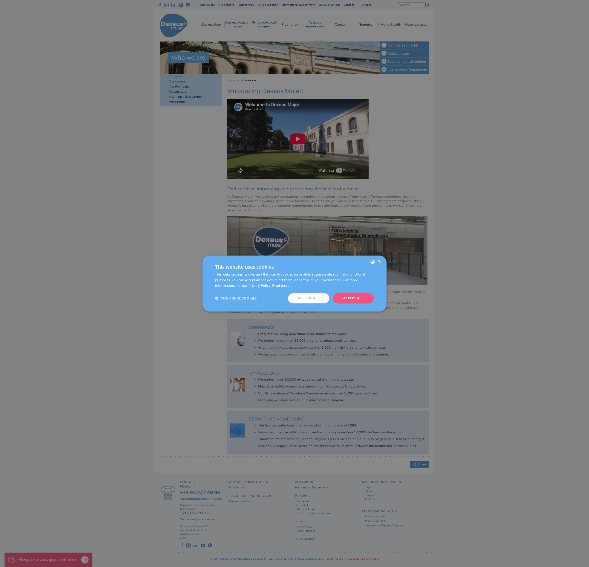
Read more (280, 285)
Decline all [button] (308, 298)
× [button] (379, 261)
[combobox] (372, 261)
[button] (236, 298)
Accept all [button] (353, 298)
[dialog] (294, 283)
